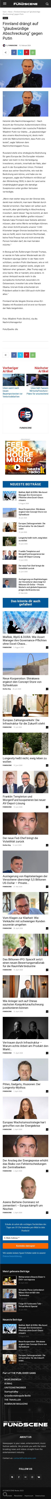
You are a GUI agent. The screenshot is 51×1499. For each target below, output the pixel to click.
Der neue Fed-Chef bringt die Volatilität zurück (20, 839)
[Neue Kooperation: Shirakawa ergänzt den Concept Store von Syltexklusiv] (9, 512)
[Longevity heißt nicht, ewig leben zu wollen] (9, 541)
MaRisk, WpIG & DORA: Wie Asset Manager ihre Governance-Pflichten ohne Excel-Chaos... (25, 640)
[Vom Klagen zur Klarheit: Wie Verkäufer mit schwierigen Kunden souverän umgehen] (25, 903)
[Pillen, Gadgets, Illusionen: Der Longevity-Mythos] (25, 1069)
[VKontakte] (38, 1477)
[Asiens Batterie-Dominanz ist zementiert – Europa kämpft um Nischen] (25, 1187)
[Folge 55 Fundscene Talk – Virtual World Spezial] (9, 1307)
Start (4, 12)
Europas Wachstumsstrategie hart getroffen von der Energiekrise (24, 1124)
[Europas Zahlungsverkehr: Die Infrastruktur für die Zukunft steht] (9, 527)
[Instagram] (32, 1477)
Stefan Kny (7, 689)
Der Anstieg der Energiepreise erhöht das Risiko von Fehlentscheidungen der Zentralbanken (25, 1164)
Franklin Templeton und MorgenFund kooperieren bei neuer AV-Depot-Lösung (31, 554)
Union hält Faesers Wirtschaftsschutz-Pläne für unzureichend (37, 391)
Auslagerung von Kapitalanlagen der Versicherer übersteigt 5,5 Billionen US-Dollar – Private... (25, 880)
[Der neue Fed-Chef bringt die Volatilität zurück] (9, 569)
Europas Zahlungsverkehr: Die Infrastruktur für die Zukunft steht (32, 526)
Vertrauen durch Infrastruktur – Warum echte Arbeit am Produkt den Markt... (25, 1046)
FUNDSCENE (12, 45)
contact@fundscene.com (24, 1458)
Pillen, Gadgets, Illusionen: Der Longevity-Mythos (22, 1086)
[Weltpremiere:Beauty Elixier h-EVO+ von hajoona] (9, 1280)
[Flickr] (25, 1477)
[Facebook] (14, 52)
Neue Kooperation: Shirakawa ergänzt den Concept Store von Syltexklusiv (33, 512)
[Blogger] (12, 1477)
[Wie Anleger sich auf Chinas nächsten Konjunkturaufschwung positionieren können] (25, 986)
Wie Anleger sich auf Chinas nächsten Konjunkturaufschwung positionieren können (23, 1004)
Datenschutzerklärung (12, 1256)
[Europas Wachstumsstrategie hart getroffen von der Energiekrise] (25, 1108)
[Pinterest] (26, 52)
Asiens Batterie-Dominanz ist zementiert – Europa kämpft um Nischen (23, 1206)
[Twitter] (20, 52)
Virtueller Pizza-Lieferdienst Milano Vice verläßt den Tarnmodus (31, 1292)
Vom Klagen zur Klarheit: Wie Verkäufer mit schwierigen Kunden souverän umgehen (24, 921)
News (10, 12)
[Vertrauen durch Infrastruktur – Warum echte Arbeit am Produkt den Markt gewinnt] (25, 1028)
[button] (5, 1494)
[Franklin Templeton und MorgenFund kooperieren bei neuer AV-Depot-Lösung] (9, 555)
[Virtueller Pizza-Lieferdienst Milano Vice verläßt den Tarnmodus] (9, 1293)
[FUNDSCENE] (4, 45)
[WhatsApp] (32, 52)
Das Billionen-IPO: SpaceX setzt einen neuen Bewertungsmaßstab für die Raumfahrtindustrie (23, 963)
